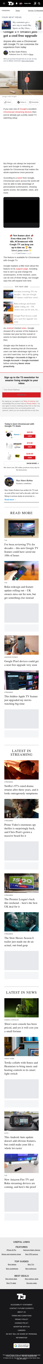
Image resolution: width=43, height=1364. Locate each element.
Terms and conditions (21, 1316)
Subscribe (27, 3)
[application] (21, 210)
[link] (9, 435)
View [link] (30, 436)
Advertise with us (21, 1327)
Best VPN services (31, 1254)
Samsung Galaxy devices (31, 1250)
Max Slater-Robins (19, 52)
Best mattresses (30, 1269)
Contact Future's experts (21, 1308)
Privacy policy (21, 1319)
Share (9, 102)
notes (23, 328)
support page (22, 269)
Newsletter (35, 102)
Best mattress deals (31, 1279)
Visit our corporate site (29, 1356)
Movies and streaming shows (11, 1254)
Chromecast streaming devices (17, 112)
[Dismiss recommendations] (40, 17)
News (31, 54)
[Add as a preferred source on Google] (22, 1345)
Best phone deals (11, 1279)
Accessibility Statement (21, 1305)
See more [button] (21, 253)
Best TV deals (11, 1283)
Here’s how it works (28, 61)
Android (10, 328)
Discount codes (31, 1283)
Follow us (23, 102)
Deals (18, 10)
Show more (32, 463)
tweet (19, 178)
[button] (21, 434)
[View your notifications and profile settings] (16, 3)
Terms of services (30, 401)
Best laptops (12, 1264)
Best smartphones (12, 1269)
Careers (21, 1330)
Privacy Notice (31, 403)
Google (23, 109)
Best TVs (31, 1264)
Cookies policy (21, 1323)
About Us (21, 1312)
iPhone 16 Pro (11, 1250)
